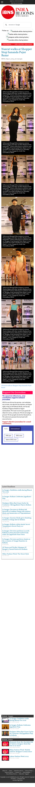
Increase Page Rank (18, 780)
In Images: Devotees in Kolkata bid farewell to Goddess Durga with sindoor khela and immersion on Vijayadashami (16, 511)
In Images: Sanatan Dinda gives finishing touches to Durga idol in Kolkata (16, 519)
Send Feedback (26, 772)
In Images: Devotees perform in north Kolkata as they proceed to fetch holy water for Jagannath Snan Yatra (15, 533)
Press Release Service (11, 774)
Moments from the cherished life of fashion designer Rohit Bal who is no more (21, 744)
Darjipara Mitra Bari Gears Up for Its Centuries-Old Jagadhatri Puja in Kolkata (16, 504)
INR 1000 (19, 436)
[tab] (6, 429)
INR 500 (8, 436)
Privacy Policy (29, 771)
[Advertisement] (17, 467)
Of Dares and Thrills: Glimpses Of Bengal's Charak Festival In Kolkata (14, 548)
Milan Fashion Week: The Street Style (15, 554)
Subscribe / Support (24, 774)
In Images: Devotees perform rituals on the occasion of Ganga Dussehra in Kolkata (16, 541)
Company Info (21, 779)
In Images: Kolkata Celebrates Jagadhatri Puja (16, 498)
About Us (4, 771)
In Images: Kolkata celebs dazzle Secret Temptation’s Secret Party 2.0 (16, 525)
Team (10, 771)
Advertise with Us (18, 771)
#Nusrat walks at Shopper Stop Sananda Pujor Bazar (16, 387)
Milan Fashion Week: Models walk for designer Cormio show (21, 751)
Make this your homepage (16, 3)
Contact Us (18, 772)
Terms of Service (9, 772)
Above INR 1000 (11, 440)
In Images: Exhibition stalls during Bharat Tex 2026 (17, 491)
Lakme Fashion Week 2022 (19, 756)
